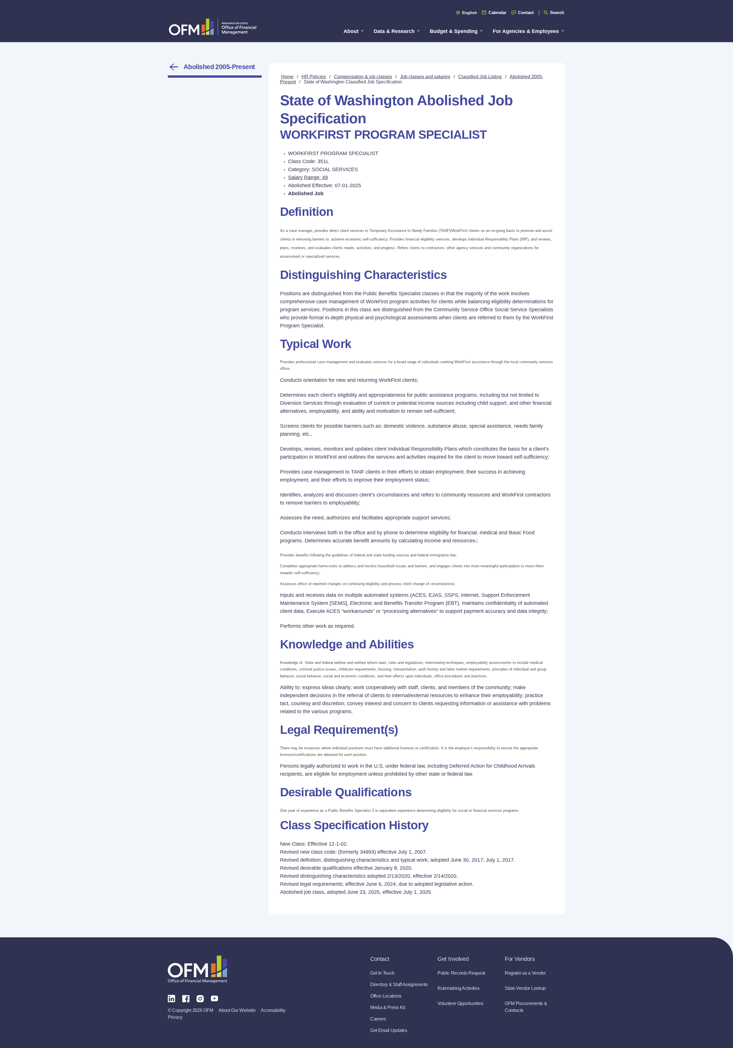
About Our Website (236, 1010)
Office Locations (385, 996)
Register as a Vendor (525, 973)
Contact (526, 12)
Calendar (497, 12)
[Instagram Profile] (200, 998)
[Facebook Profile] (186, 998)
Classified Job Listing (480, 76)
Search (557, 12)
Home (287, 76)
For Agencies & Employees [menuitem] (526, 31)
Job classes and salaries (425, 76)
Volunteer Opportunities (460, 1003)
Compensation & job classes (363, 76)
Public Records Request (461, 973)
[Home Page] (197, 969)
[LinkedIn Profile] (171, 998)
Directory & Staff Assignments (399, 984)
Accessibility (273, 1010)
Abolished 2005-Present (219, 67)
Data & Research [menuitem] (394, 31)
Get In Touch (382, 973)
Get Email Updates (388, 1030)
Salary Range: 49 (308, 177)
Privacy (175, 1017)
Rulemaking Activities (458, 988)
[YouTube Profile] (214, 998)
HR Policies (314, 76)
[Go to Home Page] (212, 26)
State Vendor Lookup (525, 988)
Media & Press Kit (387, 1007)
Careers (378, 1018)
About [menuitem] (351, 31)
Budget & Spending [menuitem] (454, 31)
